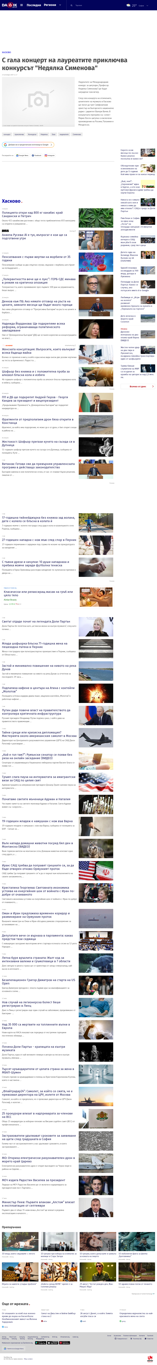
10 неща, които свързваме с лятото (18, 1253)
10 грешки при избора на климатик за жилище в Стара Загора (59, 1255)
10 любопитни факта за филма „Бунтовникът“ (132, 1255)
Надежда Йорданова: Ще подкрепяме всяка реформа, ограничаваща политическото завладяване (33, 327)
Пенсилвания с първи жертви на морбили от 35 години (36, 258)
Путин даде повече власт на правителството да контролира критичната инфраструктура (36, 711)
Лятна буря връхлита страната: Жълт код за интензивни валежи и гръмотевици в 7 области (36, 959)
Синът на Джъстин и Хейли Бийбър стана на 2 (58, 1315)
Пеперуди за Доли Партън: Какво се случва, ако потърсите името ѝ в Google (135, 286)
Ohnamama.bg (65, 1337)
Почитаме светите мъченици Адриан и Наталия (36, 799)
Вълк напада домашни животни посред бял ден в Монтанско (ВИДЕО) (37, 844)
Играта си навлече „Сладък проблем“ (19, 1284)
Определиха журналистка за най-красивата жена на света (136, 1315)
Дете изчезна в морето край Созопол (128, 319)
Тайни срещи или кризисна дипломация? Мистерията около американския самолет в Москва (39, 734)
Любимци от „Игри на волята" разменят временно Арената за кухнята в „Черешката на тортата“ (136, 303)
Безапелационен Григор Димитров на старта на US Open (38, 981)
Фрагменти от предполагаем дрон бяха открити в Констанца (38, 421)
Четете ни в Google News (15, 1349)
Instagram (50, 155)
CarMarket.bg (45, 1337)
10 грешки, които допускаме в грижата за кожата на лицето (98, 1255)
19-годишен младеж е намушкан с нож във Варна (37, 821)
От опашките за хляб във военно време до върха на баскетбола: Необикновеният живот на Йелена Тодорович (19, 1317)
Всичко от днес (138, 386)
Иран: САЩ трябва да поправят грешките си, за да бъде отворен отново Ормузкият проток (38, 867)
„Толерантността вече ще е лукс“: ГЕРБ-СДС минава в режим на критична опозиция (39, 280)
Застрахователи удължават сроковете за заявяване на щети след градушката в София (39, 1137)
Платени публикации (130, 1335)
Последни (34, 5)
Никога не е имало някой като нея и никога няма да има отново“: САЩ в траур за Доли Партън (138, 205)
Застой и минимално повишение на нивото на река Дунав (39, 667)
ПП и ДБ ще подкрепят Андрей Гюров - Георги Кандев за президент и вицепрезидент (35, 398)
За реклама (117, 1335)
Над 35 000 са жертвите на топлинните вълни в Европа (36, 1026)
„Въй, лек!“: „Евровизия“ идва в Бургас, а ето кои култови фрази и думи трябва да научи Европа (137, 187)
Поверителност (122, 1339)
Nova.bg (30, 1339)
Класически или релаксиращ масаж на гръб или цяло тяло (38, 593)
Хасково (11, 201)
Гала (53, 134)
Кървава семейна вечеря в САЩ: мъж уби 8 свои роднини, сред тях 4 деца (133, 241)
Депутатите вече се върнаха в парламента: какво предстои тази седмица (37, 937)
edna (45, 1321)
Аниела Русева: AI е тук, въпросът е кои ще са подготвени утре (34, 236)
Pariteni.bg (5, 1339)
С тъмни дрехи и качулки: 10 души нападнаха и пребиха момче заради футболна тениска (35, 563)
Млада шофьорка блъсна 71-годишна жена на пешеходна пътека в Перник (34, 645)
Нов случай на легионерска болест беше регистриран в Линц (31, 1004)
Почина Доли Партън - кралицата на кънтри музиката (33, 1048)
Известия (150, 1339)
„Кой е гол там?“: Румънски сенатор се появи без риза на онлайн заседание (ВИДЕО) (37, 756)
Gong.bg (22, 1337)
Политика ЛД (137, 1339)
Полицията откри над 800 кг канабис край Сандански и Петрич (32, 214)
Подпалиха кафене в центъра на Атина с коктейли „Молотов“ (38, 689)
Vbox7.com (12, 1337)
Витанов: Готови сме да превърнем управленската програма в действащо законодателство (38, 465)
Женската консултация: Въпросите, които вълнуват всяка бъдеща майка (38, 351)
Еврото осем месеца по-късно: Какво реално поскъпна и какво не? (132, 154)
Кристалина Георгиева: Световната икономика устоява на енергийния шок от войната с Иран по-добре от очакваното (38, 891)
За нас (109, 1335)
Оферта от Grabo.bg (8, 588)
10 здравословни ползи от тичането (135, 1284)
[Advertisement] (58, 178)
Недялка (44, 134)
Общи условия (28, 1359)
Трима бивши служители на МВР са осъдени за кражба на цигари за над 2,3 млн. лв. (137, 371)
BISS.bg (54, 1337)
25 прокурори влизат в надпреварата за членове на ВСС (37, 1115)
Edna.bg (14, 1339)
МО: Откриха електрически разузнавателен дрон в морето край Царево (38, 1159)
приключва (19, 134)
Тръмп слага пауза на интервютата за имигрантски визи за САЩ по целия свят (38, 778)
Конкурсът (32, 134)
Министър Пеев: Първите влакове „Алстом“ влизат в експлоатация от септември (38, 1203)
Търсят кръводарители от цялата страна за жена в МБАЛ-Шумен (38, 1070)
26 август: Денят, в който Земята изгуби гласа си (96, 1315)
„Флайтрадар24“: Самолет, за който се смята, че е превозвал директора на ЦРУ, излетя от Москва (37, 1092)
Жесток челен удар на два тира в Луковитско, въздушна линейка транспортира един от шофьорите (137, 353)
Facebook (38, 155)
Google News (23, 155)
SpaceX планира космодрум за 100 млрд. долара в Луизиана (129, 272)
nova (6, 1327)
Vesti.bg (22, 1339)
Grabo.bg (75, 1337)
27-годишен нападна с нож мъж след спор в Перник (39, 540)
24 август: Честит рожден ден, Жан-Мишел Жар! (96, 1285)
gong (124, 1321)
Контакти (142, 1335)
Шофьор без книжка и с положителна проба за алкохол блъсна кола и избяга (36, 373)
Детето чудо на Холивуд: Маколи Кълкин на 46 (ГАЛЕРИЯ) (129, 256)
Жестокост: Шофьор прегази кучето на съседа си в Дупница (38, 443)
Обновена (124, 329)
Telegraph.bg (40, 1339)
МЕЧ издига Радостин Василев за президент (33, 1180)
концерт (7, 134)
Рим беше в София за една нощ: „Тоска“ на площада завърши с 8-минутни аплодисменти (136, 224)
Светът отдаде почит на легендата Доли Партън (36, 621)
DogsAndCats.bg (33, 1337)
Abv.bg (4, 1337)
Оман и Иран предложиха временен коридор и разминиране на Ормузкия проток (36, 915)
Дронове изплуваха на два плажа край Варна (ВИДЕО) (130, 336)
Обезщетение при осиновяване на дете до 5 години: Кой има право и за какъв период (138, 170)
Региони (50, 5)
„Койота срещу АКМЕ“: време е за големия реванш (56, 1285)
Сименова (77, 134)
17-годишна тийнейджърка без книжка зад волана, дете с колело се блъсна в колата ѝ (38, 519)
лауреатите (64, 134)
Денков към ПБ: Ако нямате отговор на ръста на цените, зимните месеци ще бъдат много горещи (37, 303)
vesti (84, 1321)
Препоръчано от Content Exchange (142, 1294)
